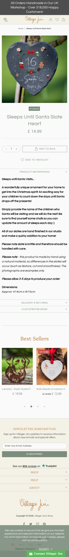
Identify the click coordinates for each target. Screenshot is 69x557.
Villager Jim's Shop (34, 19)
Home (20, 28)
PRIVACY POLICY (25, 549)
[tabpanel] (17, 376)
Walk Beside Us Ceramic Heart (51, 389)
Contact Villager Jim (47, 553)
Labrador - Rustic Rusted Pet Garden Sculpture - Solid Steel (17, 389)
